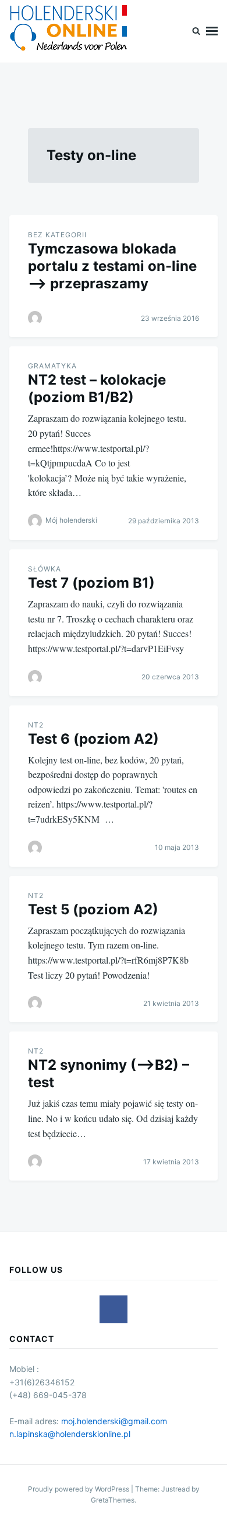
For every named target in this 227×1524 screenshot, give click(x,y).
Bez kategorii (57, 234)
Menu (212, 31)
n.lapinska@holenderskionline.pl (69, 1434)
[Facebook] (113, 1309)
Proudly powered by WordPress (79, 1489)
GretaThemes (112, 1500)
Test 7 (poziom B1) (91, 582)
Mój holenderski (71, 520)
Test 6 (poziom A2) (93, 738)
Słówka (44, 568)
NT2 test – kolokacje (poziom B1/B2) (97, 388)
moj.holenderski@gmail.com (114, 1421)
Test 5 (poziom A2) (93, 909)
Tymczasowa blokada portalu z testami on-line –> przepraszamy (112, 266)
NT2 (36, 725)
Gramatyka (52, 365)
